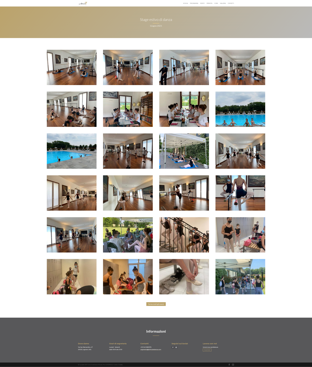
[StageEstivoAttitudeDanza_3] (184, 210)
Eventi (202, 3)
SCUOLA (185, 3)
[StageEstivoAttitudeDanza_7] (128, 168)
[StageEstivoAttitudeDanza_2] (128, 210)
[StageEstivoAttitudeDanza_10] (240, 168)
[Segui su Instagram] (176, 347)
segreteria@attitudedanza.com (150, 349)
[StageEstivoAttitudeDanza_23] (184, 126)
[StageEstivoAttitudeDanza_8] (72, 84)
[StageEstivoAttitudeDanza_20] (128, 294)
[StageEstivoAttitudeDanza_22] (240, 252)
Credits (121, 364)
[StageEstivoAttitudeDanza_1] (72, 210)
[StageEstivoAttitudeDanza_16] (128, 252)
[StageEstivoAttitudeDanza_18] (184, 252)
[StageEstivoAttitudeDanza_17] (240, 294)
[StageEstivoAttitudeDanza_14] (72, 168)
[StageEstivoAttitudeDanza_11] (184, 168)
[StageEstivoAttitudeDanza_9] (240, 84)
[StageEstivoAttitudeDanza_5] (128, 84)
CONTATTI (231, 3)
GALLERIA (223, 3)
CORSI (216, 3)
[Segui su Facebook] (173, 347)
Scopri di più (207, 350)
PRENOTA (209, 3)
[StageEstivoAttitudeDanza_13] (240, 210)
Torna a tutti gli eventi (156, 304)
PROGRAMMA (194, 3)
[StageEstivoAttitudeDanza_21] (72, 294)
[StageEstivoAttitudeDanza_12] (184, 84)
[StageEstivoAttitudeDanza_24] (128, 126)
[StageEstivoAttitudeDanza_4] (72, 252)
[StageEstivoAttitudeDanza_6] (72, 126)
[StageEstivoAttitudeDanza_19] (184, 294)
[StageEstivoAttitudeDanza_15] (240, 126)
